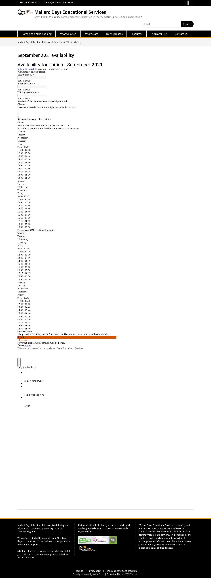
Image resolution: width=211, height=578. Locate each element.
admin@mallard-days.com (58, 2)
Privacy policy (94, 571)
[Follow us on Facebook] (185, 3)
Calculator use (158, 34)
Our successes (114, 34)
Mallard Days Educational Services (70, 12)
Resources (137, 34)
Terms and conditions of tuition (121, 571)
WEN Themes (131, 574)
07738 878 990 (28, 2)
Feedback (79, 571)
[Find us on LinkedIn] (190, 3)
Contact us (181, 34)
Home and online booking (36, 34)
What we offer (67, 34)
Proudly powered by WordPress (88, 574)
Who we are (91, 34)
